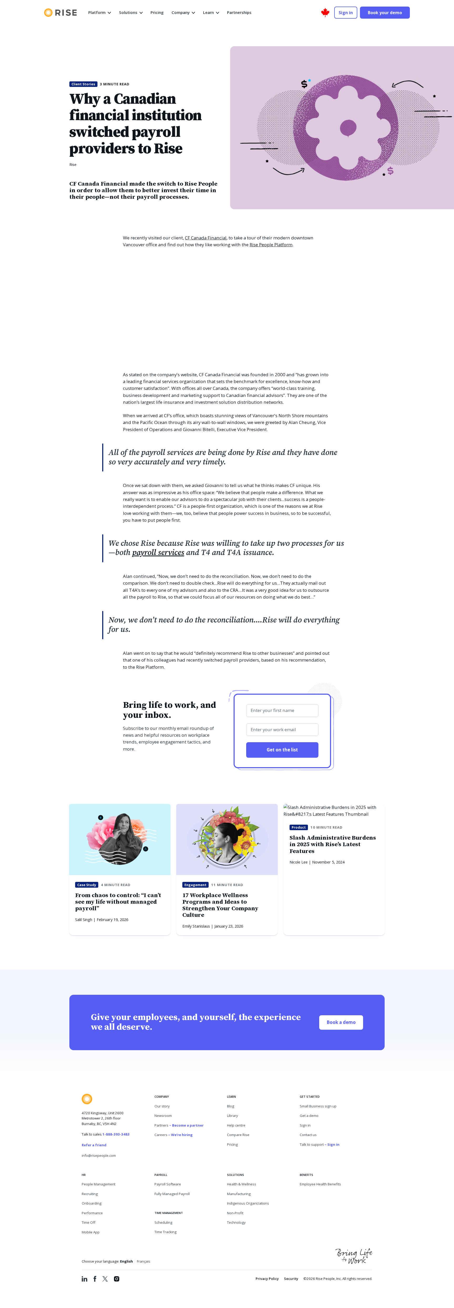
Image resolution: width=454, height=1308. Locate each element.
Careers (173, 1134)
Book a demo (345, 1022)
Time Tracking (165, 1231)
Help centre (236, 1125)
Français (143, 1261)
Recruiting (90, 1193)
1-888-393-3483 (116, 1134)
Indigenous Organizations (248, 1203)
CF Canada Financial (205, 238)
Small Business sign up (318, 1106)
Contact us (308, 1134)
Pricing (232, 1144)
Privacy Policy (267, 1278)
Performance (92, 1213)
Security (291, 1278)
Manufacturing (239, 1193)
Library (232, 1115)
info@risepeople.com (99, 1155)
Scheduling (163, 1222)
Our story (162, 1106)
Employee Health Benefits (320, 1184)
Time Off (88, 1222)
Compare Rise (238, 1134)
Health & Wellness (241, 1184)
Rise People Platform (271, 245)
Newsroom (163, 1115)
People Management (98, 1184)
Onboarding (91, 1203)
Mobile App (91, 1232)
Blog (230, 1106)
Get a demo (309, 1115)
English (126, 1261)
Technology (236, 1222)
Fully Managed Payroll (172, 1193)
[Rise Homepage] (60, 12)
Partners (179, 1125)
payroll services (158, 553)
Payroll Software (167, 1184)
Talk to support (319, 1144)
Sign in (305, 1125)
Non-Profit (235, 1213)
